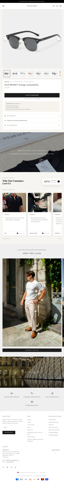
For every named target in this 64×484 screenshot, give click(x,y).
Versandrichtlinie (52, 419)
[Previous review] (55, 189)
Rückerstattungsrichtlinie (54, 430)
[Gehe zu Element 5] (38, 73)
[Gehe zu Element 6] (46, 73)
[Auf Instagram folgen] (7, 467)
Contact (29, 427)
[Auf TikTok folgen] (15, 467)
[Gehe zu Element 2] (14, 73)
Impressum (51, 424)
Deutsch (42, 472)
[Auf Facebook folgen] (3, 467)
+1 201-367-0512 (10, 462)
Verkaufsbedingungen (53, 432)
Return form (30, 430)
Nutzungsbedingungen (53, 435)
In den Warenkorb (32, 95)
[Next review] (60, 189)
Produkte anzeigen (32, 350)
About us (29, 422)
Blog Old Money (31, 436)
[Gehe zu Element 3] (22, 73)
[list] (32, 215)
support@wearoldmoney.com (12, 460)
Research (29, 419)
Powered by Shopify (40, 475)
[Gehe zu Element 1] (7, 73)
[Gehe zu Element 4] (30, 73)
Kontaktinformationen (53, 422)
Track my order (30, 424)
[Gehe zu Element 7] (54, 73)
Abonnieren (9, 432)
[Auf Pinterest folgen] (11, 467)
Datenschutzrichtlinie (53, 427)
